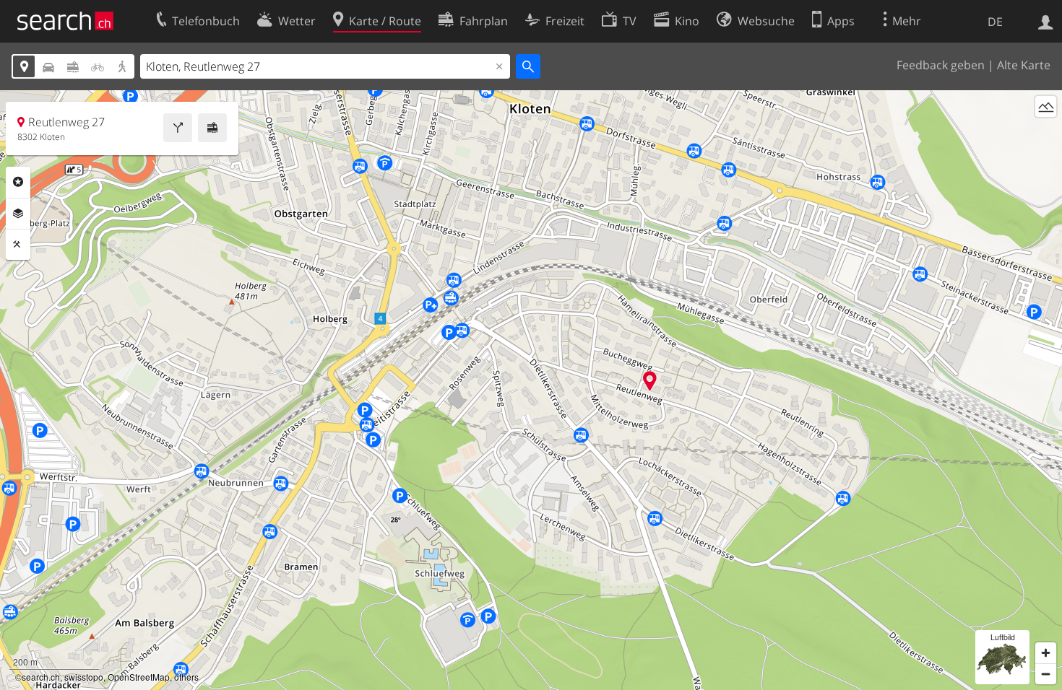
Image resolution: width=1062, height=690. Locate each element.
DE (995, 22)
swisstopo (83, 677)
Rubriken (18, 182)
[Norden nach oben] (1045, 133)
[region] (531, 390)
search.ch (41, 677)
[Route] (177, 127)
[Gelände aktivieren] (1045, 106)
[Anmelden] (1045, 21)
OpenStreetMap (139, 677)
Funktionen (18, 245)
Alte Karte (1023, 65)
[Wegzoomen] (1045, 673)
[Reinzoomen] (1045, 652)
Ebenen (18, 213)
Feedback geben (941, 65)
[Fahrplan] (212, 127)
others (186, 677)
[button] (650, 380)
